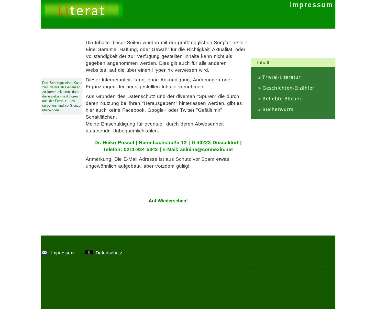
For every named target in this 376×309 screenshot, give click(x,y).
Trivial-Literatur (281, 77)
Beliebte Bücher (281, 98)
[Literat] (82, 19)
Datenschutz (109, 252)
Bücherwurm (277, 109)
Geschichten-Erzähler (288, 88)
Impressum (63, 252)
